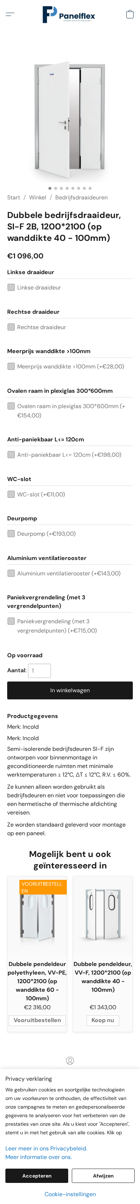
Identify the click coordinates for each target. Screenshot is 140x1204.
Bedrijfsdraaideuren (81, 197)
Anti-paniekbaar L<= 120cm (69, 455)
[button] (70, 14)
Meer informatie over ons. (38, 1157)
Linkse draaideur (39, 287)
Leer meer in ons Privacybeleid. (46, 1148)
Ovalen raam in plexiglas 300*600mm (71, 410)
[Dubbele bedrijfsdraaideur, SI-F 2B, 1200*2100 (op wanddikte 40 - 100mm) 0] (70, 119)
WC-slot (41, 494)
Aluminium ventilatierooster (69, 573)
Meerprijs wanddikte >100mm (70, 366)
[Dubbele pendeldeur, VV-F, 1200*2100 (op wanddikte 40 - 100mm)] (102, 915)
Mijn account (70, 1071)
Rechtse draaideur (41, 327)
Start (13, 197)
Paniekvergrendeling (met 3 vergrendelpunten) (57, 626)
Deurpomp (46, 533)
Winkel (37, 197)
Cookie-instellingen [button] (70, 1194)
